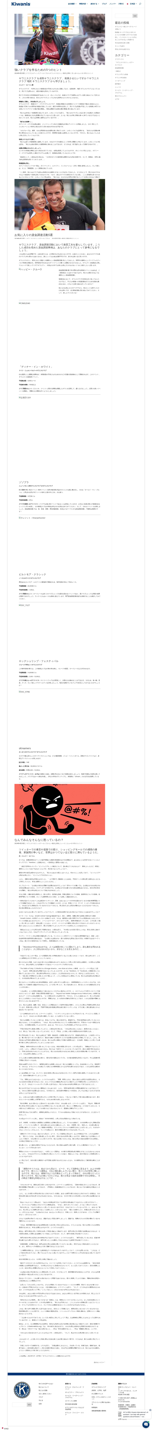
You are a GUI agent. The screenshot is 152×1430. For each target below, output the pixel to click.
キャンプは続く (120, 46)
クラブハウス (119, 59)
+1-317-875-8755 (124, 1402)
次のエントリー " (99, 1362)
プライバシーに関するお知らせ (101, 1403)
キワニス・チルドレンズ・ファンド (74, 1388)
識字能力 (118, 84)
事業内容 (82, 4)
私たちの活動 (43, 1390)
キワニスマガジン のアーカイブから (38, 238)
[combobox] (5, 1428)
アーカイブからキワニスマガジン (50, 73)
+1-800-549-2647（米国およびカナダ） (127, 1399)
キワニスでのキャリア (99, 1387)
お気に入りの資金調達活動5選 (33, 235)
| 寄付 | (121, 4)
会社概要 (71, 4)
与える (41, 1400)
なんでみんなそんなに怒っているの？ (38, 840)
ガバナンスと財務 (71, 1401)
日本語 (132, 4)
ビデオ (117, 99)
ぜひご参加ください (45, 1394)
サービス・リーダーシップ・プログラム (74, 1396)
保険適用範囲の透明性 (99, 1411)
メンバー (112, 4)
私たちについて (44, 1387)
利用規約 (94, 1407)
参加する (94, 4)
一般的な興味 (66, 73)
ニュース (62, 843)
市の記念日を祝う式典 (122, 43)
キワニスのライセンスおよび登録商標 (74, 1408)
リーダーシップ (120, 81)
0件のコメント (88, 73)
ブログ (104, 4)
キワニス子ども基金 (121, 74)
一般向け (118, 71)
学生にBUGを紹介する (122, 49)
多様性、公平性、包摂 (99, 1390)
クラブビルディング (32, 73)
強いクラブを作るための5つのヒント (38, 70)
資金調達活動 (56, 238)
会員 (40, 1404)
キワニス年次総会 (121, 77)
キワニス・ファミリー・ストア (74, 1413)
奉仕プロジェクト (121, 96)
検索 (135, 16)
